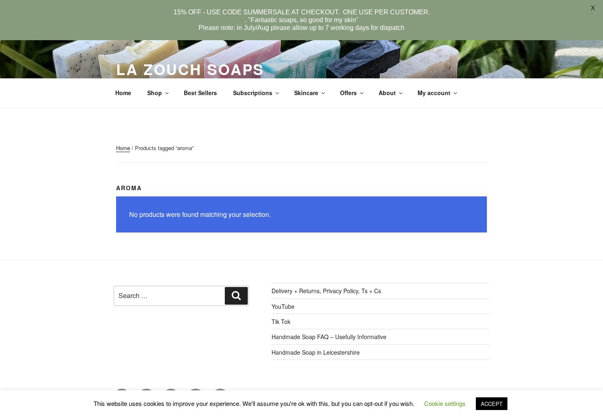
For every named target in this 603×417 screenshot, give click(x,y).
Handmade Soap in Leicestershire (316, 352)
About (387, 93)
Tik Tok (281, 321)
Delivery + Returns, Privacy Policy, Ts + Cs (326, 291)
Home (123, 93)
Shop (154, 93)
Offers (348, 93)
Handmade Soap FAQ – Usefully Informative (329, 337)
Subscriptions (252, 93)
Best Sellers (200, 93)
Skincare (306, 93)
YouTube (283, 306)
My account (434, 93)
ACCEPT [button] (491, 404)
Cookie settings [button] (445, 403)
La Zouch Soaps (190, 69)
